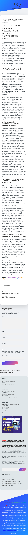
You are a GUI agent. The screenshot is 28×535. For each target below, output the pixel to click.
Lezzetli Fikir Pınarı (19, 5)
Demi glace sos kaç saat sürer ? (8, 394)
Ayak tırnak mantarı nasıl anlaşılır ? (8, 381)
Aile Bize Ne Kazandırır (6, 477)
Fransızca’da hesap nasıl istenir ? (8, 384)
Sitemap (11, 372)
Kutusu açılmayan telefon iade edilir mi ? (9, 397)
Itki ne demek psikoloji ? (8, 297)
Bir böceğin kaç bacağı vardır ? (7, 401)
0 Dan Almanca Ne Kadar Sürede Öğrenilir (10, 481)
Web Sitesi (4, 343)
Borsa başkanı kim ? (5, 410)
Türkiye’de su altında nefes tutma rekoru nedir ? (11, 404)
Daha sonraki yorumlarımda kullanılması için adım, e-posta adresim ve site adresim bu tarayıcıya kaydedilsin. (13, 352)
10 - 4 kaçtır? (4, 355)
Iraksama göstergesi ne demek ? (10, 293)
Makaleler (7, 285)
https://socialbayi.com (5, 370)
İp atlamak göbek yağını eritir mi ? (8, 387)
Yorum (3, 316)
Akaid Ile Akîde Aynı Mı (6, 485)
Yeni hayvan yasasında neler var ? (8, 391)
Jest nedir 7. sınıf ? (5, 407)
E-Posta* (3, 337)
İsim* (3, 331)
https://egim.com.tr (17, 370)
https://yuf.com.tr (4, 372)
